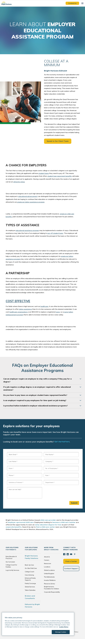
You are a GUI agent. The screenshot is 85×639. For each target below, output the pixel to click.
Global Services (30, 587)
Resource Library (49, 583)
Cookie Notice (63, 627)
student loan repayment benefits (59, 176)
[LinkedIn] (68, 554)
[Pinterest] (75, 554)
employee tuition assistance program (30, 202)
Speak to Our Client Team (58, 141)
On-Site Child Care (31, 568)
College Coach (29, 571)
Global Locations (49, 570)
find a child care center (45, 527)
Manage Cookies (60, 632)
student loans (43, 173)
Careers (46, 560)
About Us (47, 557)
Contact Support (71, 568)
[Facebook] (64, 554)
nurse (58, 312)
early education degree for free (48, 525)
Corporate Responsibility (52, 592)
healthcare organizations (18, 312)
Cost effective (18, 301)
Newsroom (47, 563)
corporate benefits (13, 527)
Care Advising (29, 575)
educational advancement (27, 196)
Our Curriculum (10, 562)
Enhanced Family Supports (30, 579)
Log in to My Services (12, 570)
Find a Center (71, 561)
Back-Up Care (29, 565)
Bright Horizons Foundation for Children (51, 588)
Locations (47, 567)
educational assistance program (27, 230)
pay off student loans (55, 233)
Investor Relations (50, 580)
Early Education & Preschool (11, 557)
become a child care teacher (64, 522)
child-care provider (48, 520)
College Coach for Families (11, 566)
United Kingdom (49, 573)
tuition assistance (25, 309)
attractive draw (19, 182)
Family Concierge (30, 583)
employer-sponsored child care (21, 522)
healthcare (44, 306)
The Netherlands (49, 577)
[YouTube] (71, 554)
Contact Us (72, 3)
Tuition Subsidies (30, 590)
